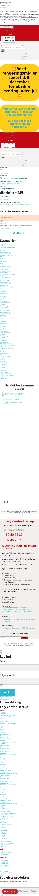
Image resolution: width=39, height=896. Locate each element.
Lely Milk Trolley (4, 372)
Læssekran (2, 361)
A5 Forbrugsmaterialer (5, 313)
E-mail (11, 204)
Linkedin (22, 204)
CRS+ (1, 257)
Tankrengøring (3, 340)
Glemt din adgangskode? (6, 696)
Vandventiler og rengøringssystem (8, 274)
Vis (1, 685)
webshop (19, 233)
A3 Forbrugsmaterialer (5, 253)
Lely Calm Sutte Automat (6, 373)
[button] (10, 29)
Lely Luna (2, 367)
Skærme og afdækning (5, 271)
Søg (3, 50)
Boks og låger (3, 261)
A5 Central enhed (4, 310)
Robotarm (2, 250)
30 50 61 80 (7, 549)
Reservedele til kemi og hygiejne (8, 255)
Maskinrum (3, 265)
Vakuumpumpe (3, 272)
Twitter (7, 204)
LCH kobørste (3, 369)
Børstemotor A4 (4, 285)
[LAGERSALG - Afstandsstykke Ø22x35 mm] (20, 394)
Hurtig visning (5, 399)
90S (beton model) (4, 353)
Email (3, 661)
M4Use (1, 263)
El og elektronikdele (5, 252)
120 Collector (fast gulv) (6, 356)
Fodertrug (2, 258)
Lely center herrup (8, 26)
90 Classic (2, 351)
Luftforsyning (3, 260)
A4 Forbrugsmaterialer (5, 283)
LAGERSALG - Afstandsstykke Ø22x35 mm (12, 402)
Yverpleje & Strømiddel (5, 343)
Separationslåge (4, 269)
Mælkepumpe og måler (6, 266)
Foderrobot (3, 359)
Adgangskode (7, 675)
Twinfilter (2, 276)
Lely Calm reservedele (5, 377)
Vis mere (4, 401)
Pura (1, 268)
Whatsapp (27, 204)
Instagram (9, 872)
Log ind (7, 692)
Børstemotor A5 (4, 315)
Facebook (3, 872)
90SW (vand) (3, 355)
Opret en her (10, 698)
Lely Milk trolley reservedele (7, 375)
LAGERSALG (5, 404)
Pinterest (16, 204)
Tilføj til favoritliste (14, 399)
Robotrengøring (4, 342)
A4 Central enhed (4, 280)
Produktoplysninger (5, 228)
